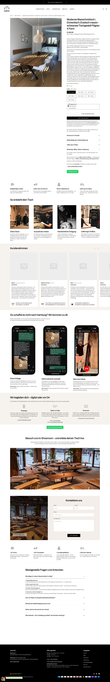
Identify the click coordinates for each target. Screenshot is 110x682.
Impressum (85, 657)
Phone (55, 512)
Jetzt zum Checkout (83, 118)
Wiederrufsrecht (87, 667)
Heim (11, 15)
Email (76, 505)
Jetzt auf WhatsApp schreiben (55, 427)
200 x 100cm (81, 92)
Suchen (85, 653)
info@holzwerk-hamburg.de (56, 422)
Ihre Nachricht (57, 518)
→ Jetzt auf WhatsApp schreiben (24, 420)
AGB (84, 655)
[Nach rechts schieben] (98, 248)
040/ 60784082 (56, 420)
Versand (76, 34)
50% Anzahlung (72, 106)
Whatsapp (24, 410)
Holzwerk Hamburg (18, 676)
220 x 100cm (91, 92)
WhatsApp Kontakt (72, 171)
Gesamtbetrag (72, 108)
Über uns (85, 664)
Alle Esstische (17, 15)
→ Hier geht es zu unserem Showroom (86, 418)
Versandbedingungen (88, 662)
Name (55, 505)
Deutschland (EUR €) (16, 673)
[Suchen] (103, 9)
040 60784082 (15, 483)
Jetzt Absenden (74, 535)
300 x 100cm (71, 99)
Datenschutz (86, 660)
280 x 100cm (91, 96)
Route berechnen (19, 534)
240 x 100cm (71, 96)
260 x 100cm (81, 96)
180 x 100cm (71, 92)
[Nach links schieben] (94, 248)
